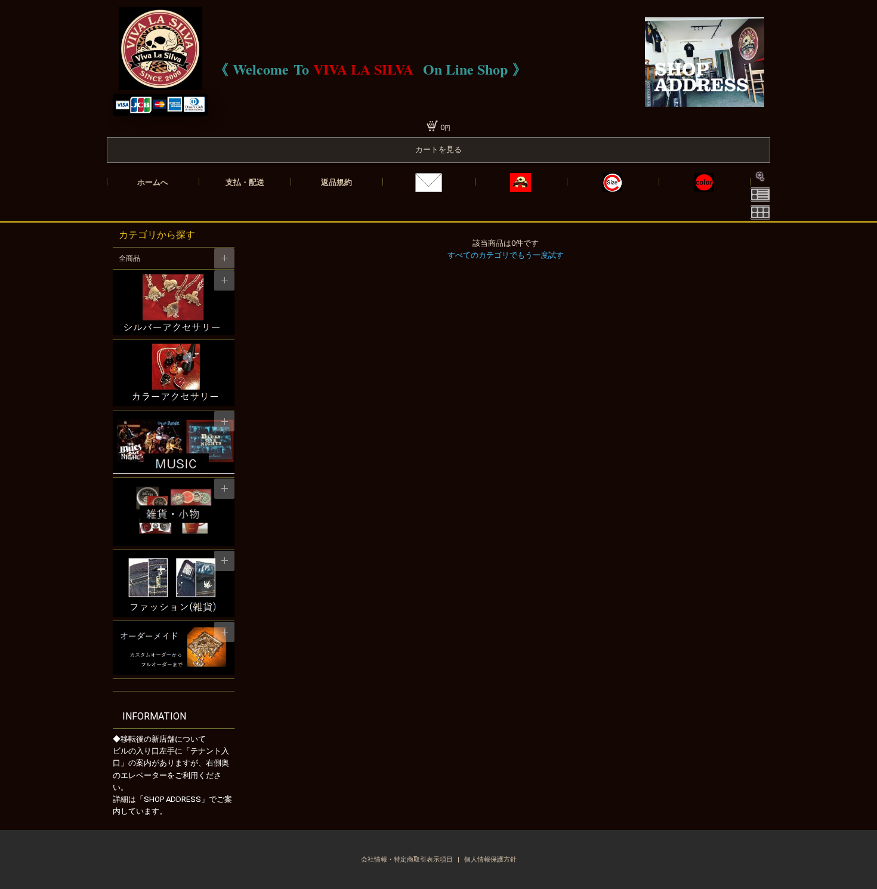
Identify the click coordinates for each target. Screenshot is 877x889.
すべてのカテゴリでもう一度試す (505, 255)
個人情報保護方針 (490, 859)
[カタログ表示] (760, 212)
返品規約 (336, 182)
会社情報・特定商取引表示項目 (408, 859)
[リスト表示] (760, 194)
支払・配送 (245, 182)
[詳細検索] (760, 177)
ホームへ (152, 182)
